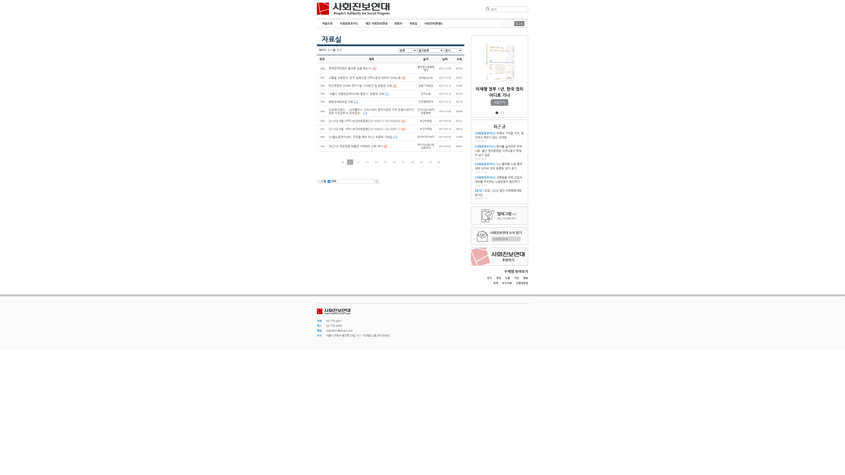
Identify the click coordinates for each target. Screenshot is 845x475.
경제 (498, 278)
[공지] (478, 190)
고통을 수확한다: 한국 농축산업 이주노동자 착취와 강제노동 (365, 77)
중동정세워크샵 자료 (341, 101)
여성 (516, 278)
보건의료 (507, 283)
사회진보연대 (353, 9)
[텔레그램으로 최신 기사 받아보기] (499, 216)
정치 (489, 278)
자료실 (332, 39)
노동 (507, 278)
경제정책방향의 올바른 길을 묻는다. (350, 68)
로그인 (519, 23)
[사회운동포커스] (485, 133)
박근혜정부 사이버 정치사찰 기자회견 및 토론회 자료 (360, 85)
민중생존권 (522, 283)
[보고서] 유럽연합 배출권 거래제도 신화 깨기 (356, 146)
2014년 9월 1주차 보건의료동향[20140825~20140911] (364, 129)
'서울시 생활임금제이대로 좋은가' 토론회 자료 (356, 93)
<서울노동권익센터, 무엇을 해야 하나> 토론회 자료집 (360, 137)
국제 (495, 283)
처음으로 (327, 23)
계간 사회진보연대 (376, 23)
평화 (525, 278)
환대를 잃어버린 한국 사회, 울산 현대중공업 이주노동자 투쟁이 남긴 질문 (498, 151)
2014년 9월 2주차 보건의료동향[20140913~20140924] (364, 120)
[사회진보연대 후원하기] (499, 256)
